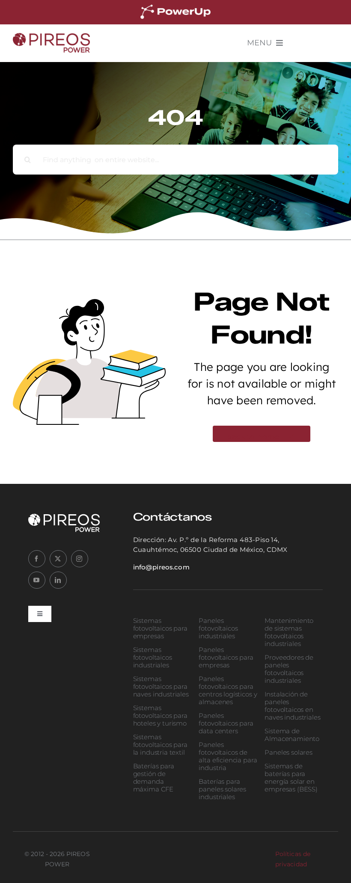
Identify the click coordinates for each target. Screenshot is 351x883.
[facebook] (36, 558)
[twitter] (58, 558)
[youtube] (36, 580)
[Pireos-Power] (51, 36)
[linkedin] (58, 580)
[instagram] (79, 558)
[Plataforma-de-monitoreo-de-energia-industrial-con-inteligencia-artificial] (175, 6)
